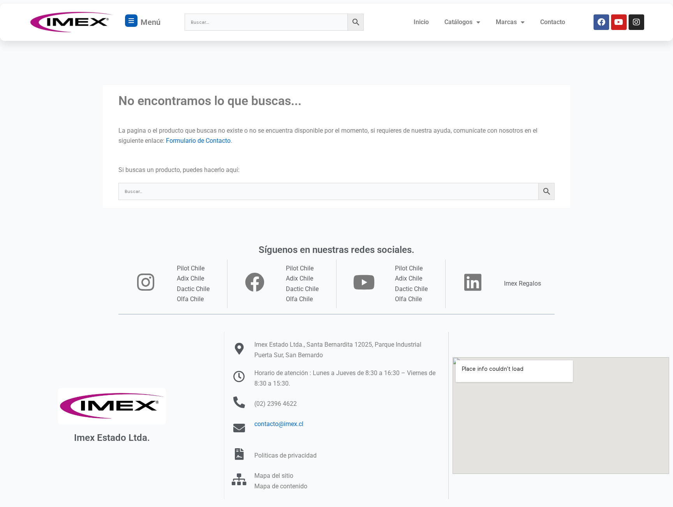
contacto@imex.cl (278, 424)
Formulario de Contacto (198, 140)
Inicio (421, 22)
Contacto (552, 22)
